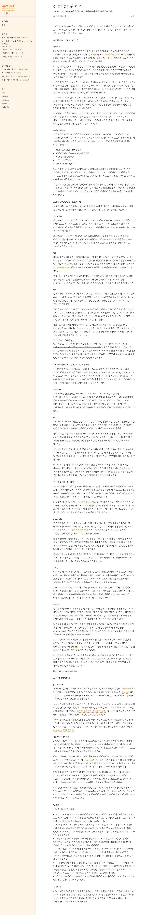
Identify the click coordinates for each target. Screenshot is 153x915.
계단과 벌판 (11, 73)
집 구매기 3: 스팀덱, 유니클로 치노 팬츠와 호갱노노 (17, 43)
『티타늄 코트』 (12, 57)
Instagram (5, 100)
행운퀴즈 (115, 530)
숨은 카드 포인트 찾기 (81, 530)
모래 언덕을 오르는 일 (15, 80)
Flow (94, 688)
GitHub (4, 104)
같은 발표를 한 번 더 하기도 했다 (91, 711)
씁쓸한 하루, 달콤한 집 (15, 69)
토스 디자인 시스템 (85, 502)
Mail (3, 93)
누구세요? (5, 13)
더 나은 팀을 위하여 (62, 267)
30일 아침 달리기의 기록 (16, 77)
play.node (125, 692)
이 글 (106, 787)
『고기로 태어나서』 (14, 53)
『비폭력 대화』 (12, 50)
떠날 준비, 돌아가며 (14, 38)
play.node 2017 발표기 (63, 730)
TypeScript (126, 688)
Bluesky (5, 96)
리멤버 (94, 54)
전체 (3, 25)
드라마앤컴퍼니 (113, 54)
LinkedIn (5, 107)
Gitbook (89, 760)
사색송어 (9, 6)
